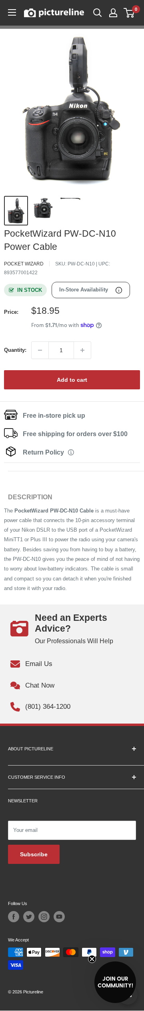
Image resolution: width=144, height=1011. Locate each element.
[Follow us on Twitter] (28, 916)
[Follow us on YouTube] (59, 916)
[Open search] (97, 12)
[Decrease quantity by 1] (40, 350)
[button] (115, 982)
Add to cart (72, 380)
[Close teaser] (92, 959)
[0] (129, 13)
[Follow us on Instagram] (44, 916)
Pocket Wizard (24, 264)
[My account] (113, 12)
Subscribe (34, 854)
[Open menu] (12, 12)
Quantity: (15, 350)
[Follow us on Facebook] (13, 916)
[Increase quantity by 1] (82, 350)
